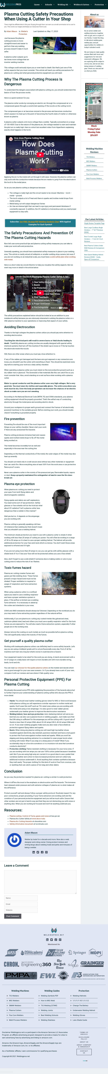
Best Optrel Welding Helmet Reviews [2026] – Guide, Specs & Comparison (93, 257)
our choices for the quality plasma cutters (31, 668)
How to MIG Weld (48, 1001)
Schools (48, 4)
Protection (99, 4)
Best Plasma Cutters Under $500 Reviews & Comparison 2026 (94, 248)
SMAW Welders (91, 166)
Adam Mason (12, 31)
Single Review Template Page (94, 223)
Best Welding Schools (49, 1015)
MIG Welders (90, 161)
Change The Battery (80, 1005)
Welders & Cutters (81, 4)
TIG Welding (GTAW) (49, 1005)
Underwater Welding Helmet (84, 1010)
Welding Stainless (48, 1020)
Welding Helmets (79, 996)
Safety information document (21, 824)
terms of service (84, 1033)
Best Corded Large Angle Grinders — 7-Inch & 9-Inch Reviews (93, 239)
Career (37, 4)
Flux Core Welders (92, 174)
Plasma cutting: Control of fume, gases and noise (29, 816)
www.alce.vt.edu (38, 819)
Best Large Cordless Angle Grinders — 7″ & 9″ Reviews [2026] (93, 230)
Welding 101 (62, 4)
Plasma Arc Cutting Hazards (21, 821)
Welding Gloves (79, 1015)
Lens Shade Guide (80, 1020)
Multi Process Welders (94, 178)
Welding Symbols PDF (49, 996)
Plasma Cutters (91, 170)
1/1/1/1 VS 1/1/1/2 (81, 1001)
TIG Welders (90, 157)
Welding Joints (47, 1010)
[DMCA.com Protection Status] (85, 1061)
